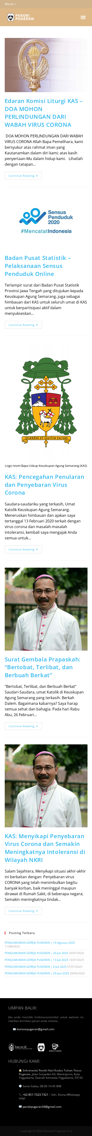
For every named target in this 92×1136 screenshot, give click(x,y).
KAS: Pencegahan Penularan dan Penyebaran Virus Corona (44, 484)
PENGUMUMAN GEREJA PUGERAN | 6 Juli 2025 (36, 967)
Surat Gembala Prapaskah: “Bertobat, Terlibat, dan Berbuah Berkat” (43, 667)
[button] (83, 17)
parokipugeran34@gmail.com (42, 1107)
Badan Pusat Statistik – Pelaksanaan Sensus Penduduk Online (38, 265)
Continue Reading (25, 174)
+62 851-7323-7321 (35, 1095)
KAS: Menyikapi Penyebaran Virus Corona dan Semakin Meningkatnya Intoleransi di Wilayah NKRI (45, 848)
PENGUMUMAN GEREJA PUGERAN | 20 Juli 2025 (36, 953)
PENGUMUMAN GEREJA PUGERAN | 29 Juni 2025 (37, 973)
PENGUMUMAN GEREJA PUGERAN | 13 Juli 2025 (36, 960)
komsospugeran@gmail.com (35, 1029)
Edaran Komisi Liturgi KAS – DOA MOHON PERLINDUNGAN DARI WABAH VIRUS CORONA (44, 112)
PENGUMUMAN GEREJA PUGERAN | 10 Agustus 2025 (40, 943)
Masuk (9, 4)
